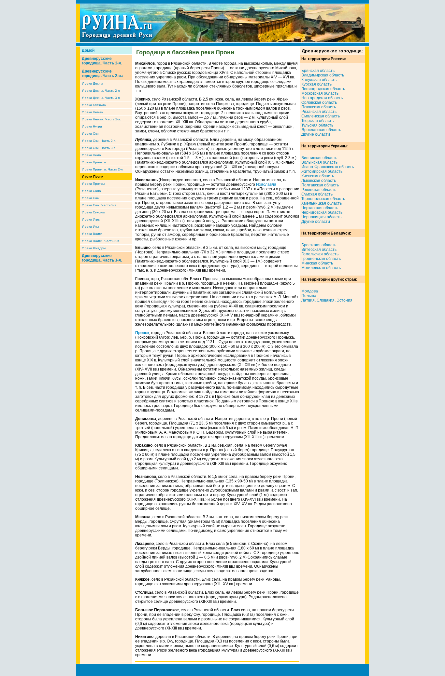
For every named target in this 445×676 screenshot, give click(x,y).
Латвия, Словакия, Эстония (326, 300)
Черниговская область (321, 212)
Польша (308, 295)
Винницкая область (319, 157)
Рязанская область (319, 111)
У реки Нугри (92, 126)
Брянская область (318, 70)
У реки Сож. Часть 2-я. (99, 205)
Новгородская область (322, 98)
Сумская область (317, 194)
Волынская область (319, 162)
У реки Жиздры (94, 248)
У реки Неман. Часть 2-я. (101, 119)
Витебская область (319, 249)
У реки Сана (91, 191)
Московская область (319, 93)
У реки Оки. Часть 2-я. (99, 140)
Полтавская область (320, 185)
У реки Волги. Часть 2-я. (101, 241)
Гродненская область (321, 258)
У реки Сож (90, 198)
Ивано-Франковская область (327, 167)
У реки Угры (91, 219)
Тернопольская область (323, 198)
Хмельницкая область (321, 203)
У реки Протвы (93, 183)
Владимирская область (322, 75)
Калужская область (319, 79)
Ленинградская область (323, 89)
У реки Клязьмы (94, 105)
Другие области (315, 134)
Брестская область (318, 245)
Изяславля (266, 184)
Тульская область (317, 125)
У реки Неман (92, 112)
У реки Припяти (94, 162)
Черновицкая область (321, 217)
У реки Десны (92, 83)
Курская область (316, 84)
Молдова (309, 291)
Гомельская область (319, 254)
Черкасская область (319, 208)
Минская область (317, 263)
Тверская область (317, 120)
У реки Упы (90, 226)
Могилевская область (321, 267)
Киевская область (317, 176)
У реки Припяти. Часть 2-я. (102, 169)
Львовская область (318, 180)
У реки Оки (90, 133)
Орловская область (319, 102)
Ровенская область (318, 189)
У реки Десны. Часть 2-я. (101, 90)
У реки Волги (92, 234)
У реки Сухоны (93, 212)
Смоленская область (320, 116)
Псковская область (318, 107)
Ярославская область (321, 130)
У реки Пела (91, 155)
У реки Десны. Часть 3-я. (101, 98)
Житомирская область (321, 171)
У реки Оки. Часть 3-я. (99, 148)
